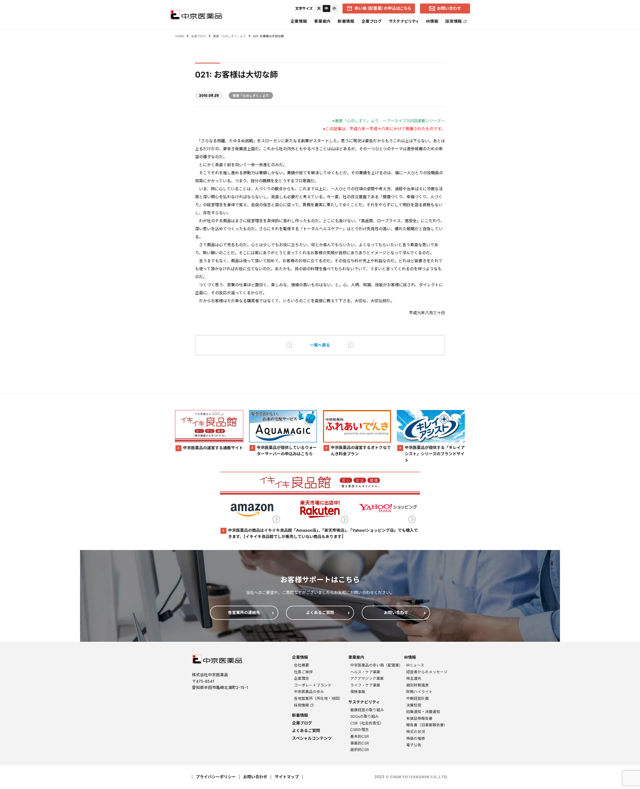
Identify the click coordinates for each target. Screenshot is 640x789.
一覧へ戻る (320, 345)
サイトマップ (287, 776)
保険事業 (357, 692)
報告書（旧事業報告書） (427, 725)
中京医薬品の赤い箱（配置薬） (376, 665)
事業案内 (322, 21)
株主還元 (413, 678)
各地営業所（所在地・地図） (318, 698)
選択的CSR (359, 750)
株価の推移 (415, 738)
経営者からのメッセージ (427, 672)
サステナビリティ (404, 21)
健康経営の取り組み (367, 710)
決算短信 (413, 705)
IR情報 (432, 21)
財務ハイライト (419, 692)
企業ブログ (372, 21)
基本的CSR (359, 736)
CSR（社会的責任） (367, 723)
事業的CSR (359, 743)
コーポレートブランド (313, 685)
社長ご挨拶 (303, 672)
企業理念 (301, 678)
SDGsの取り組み (364, 716)
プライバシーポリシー (216, 776)
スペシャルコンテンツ (312, 738)
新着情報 (346, 21)
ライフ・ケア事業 (365, 685)
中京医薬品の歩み (309, 692)
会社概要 (301, 665)
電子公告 (413, 745)
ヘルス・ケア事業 (365, 672)
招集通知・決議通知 (423, 712)
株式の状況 (415, 732)
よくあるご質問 (306, 730)
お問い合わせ (255, 776)
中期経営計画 (417, 698)
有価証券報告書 (419, 718)
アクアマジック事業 (367, 678)
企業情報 (298, 21)
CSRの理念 (359, 730)
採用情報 (453, 21)
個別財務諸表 (417, 685)
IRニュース (415, 665)
